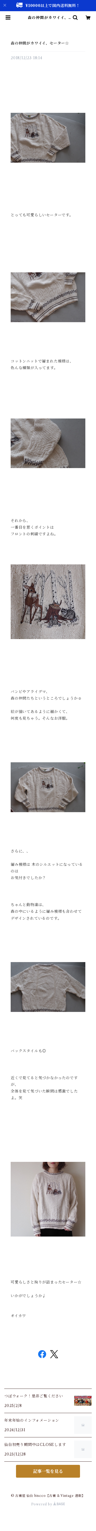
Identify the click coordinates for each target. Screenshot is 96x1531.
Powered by (42, 1504)
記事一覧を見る (48, 1471)
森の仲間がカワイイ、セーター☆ (40, 43)
